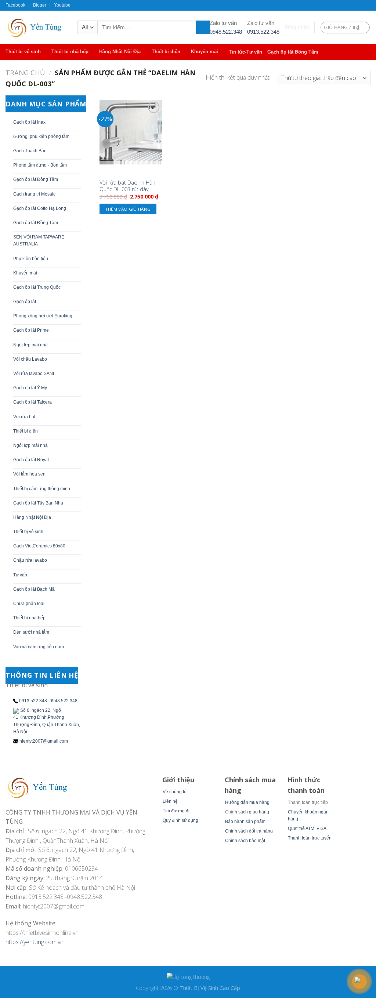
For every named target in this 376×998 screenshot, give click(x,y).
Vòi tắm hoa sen (29, 474)
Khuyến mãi (204, 51)
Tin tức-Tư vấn (245, 52)
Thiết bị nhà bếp (69, 51)
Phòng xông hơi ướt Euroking (42, 315)
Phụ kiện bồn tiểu (30, 258)
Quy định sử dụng (180, 820)
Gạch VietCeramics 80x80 (39, 546)
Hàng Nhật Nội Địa (120, 51)
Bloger (39, 5)
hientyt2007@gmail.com (43, 741)
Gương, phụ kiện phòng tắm (41, 136)
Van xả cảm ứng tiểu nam (38, 646)
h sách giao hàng (252, 812)
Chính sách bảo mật (245, 840)
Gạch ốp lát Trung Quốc (37, 287)
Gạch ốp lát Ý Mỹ (30, 387)
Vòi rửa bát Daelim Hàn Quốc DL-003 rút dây (127, 186)
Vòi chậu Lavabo (30, 359)
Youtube (62, 5)
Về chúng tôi (175, 791)
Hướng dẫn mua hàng (247, 802)
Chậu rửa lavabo (30, 560)
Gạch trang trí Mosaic (34, 194)
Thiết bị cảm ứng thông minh (41, 488)
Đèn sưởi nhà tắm (31, 632)
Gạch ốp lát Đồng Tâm (292, 52)
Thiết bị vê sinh (23, 51)
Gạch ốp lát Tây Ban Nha (38, 503)
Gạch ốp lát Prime (31, 330)
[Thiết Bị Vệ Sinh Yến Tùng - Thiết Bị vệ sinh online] (36, 27)
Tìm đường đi (176, 810)
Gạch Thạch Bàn (30, 150)
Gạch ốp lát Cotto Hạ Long (39, 208)
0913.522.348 (263, 32)
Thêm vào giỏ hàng (128, 209)
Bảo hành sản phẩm (245, 821)
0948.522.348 (226, 32)
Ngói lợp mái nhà (30, 344)
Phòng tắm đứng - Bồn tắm (40, 165)
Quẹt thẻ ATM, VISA (307, 828)
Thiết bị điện (166, 51)
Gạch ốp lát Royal (31, 459)
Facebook (15, 5)
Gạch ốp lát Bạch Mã (34, 589)
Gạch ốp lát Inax (29, 122)
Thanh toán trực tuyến (310, 838)
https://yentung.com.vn (35, 942)
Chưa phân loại (28, 603)
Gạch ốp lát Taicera (32, 402)
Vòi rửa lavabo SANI (33, 373)
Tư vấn (20, 575)
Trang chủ (25, 72)
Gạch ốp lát (24, 301)
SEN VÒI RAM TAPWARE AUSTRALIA (38, 240)
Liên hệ (170, 801)
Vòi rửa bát (24, 416)
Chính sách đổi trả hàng (249, 831)
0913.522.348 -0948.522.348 (48, 700)
